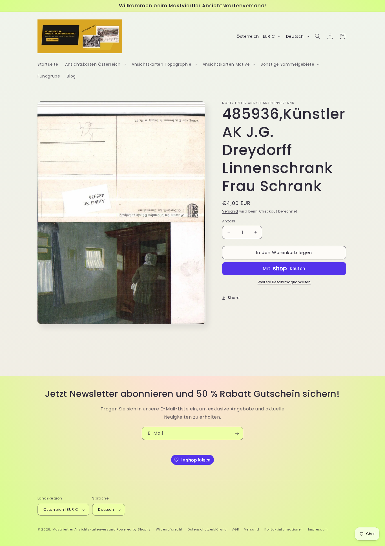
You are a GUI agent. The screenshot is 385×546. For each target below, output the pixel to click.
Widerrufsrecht (169, 529)
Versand (230, 211)
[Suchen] (317, 36)
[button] (95, 64)
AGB (235, 529)
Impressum (318, 529)
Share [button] (234, 297)
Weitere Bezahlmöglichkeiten (284, 282)
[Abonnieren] (237, 433)
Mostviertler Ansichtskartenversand (84, 529)
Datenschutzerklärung (207, 529)
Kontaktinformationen (283, 529)
